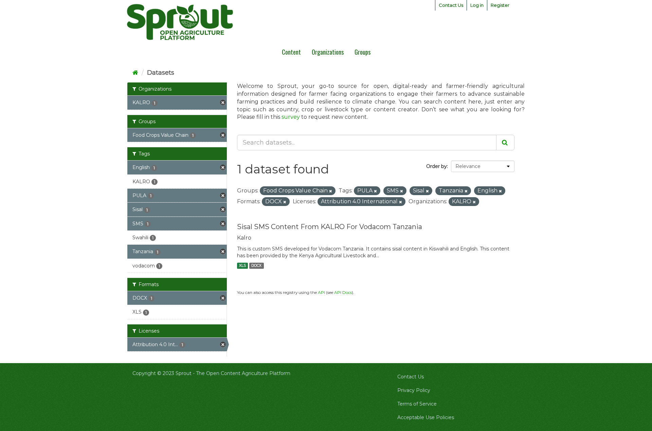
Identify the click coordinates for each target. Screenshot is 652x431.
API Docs (343, 292)
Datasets (160, 72)
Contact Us (451, 5)
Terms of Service (417, 404)
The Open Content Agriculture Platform (243, 373)
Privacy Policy (413, 390)
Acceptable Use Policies (425, 417)
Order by (436, 166)
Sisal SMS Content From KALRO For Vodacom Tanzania (329, 227)
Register (500, 5)
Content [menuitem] (291, 52)
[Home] (135, 72)
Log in (477, 5)
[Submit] (505, 142)
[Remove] (330, 191)
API (321, 292)
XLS (242, 265)
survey (291, 117)
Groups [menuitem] (362, 52)
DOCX (256, 265)
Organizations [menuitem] (328, 52)
